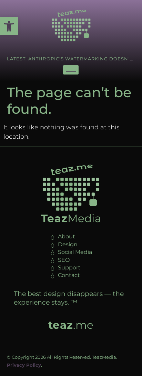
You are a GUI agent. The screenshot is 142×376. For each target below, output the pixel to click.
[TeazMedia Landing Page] (71, 25)
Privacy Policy (24, 365)
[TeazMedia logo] (71, 188)
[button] (9, 26)
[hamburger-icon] (71, 70)
